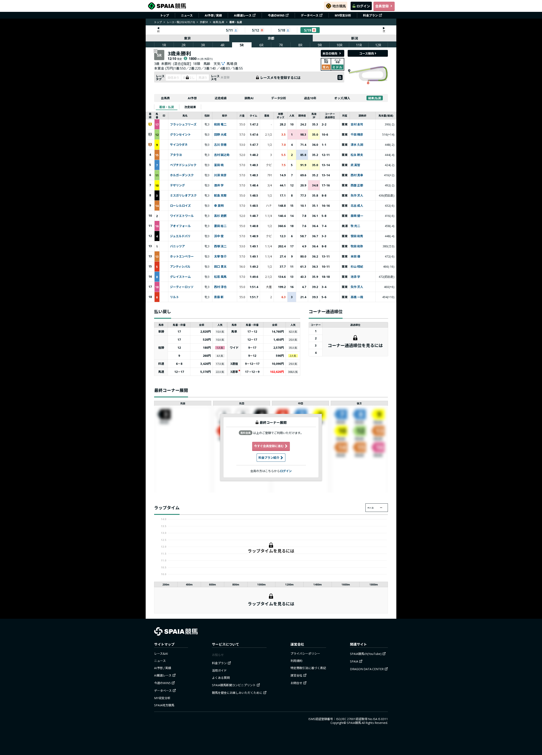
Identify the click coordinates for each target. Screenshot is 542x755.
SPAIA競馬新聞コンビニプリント (234, 685)
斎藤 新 (219, 297)
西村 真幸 (357, 175)
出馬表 (165, 98)
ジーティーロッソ (182, 287)
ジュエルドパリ (180, 236)
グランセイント (180, 134)
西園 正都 (357, 185)
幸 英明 (219, 206)
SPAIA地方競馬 (164, 705)
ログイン (363, 5)
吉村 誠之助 (222, 155)
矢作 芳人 (357, 195)
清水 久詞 (357, 145)
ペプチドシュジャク (183, 165)
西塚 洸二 (220, 246)
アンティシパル (180, 267)
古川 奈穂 (220, 145)
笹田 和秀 (357, 236)
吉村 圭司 (357, 124)
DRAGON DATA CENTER (367, 669)
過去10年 (310, 98)
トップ (164, 15)
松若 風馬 (220, 277)
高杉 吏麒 (220, 216)
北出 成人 (357, 206)
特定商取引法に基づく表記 (308, 667)
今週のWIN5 (276, 15)
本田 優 (355, 256)
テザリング (177, 185)
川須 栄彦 (220, 175)
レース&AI (161, 653)
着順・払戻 (166, 106)
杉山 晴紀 (357, 267)
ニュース (187, 15)
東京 (187, 38)
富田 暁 (219, 165)
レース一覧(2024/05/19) (181, 22)
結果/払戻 (218, 22)
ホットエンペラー (182, 256)
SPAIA (354, 661)
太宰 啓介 (220, 256)
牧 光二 (355, 226)
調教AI (249, 98)
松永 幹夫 (357, 155)
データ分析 (278, 98)
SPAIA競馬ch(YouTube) (366, 653)
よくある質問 (221, 677)
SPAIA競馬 (354, 723)
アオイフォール (180, 226)
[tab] (166, 107)
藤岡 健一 (357, 216)
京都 (271, 38)
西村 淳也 (220, 287)
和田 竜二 (220, 124)
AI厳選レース (243, 15)
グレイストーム (180, 277)
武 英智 (355, 165)
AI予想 (192, 98)
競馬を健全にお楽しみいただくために (237, 692)
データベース (309, 15)
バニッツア (177, 246)
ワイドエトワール (182, 216)
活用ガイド (219, 670)
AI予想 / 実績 (213, 15)
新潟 (354, 38)
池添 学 (355, 277)
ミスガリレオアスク (183, 195)
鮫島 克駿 (220, 195)
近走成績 (221, 98)
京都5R (204, 22)
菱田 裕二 (220, 226)
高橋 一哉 (357, 297)
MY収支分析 (343, 15)
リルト (174, 297)
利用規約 (296, 660)
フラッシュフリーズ (183, 124)
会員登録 (382, 5)
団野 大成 (220, 134)
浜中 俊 (219, 236)
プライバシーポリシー (305, 653)
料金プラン (370, 15)
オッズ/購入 (342, 98)
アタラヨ (176, 155)
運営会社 (296, 675)
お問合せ (296, 683)
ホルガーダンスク (182, 175)
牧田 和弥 (357, 246)
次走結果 (190, 106)
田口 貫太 (220, 267)
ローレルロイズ (180, 206)
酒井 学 (219, 185)
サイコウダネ (179, 145)
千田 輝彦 (357, 134)
